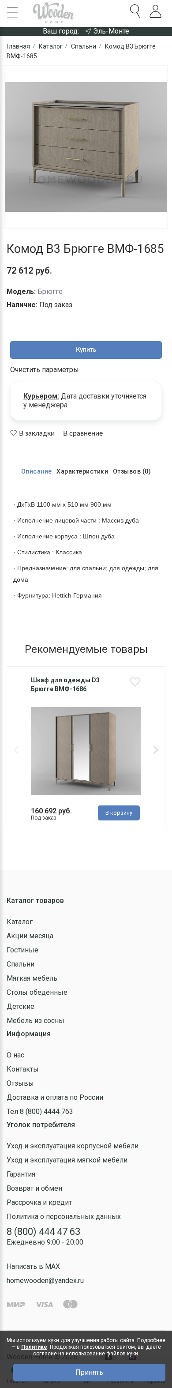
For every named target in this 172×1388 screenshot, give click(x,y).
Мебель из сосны (35, 1020)
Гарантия (21, 1174)
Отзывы (20, 1083)
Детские (20, 1006)
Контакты (23, 1069)
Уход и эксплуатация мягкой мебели (67, 1160)
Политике (34, 1347)
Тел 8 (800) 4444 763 (40, 1111)
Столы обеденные (37, 992)
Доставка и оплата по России (55, 1097)
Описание (36, 471)
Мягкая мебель (32, 978)
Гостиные (22, 950)
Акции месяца (30, 936)
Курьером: (41, 396)
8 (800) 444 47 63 (43, 1231)
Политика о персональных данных (64, 1216)
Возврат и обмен (34, 1188)
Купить (86, 350)
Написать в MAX (33, 1266)
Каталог (20, 922)
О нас (15, 1055)
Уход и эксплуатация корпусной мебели (72, 1146)
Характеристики (82, 471)
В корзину (118, 812)
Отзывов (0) (132, 471)
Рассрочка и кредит (39, 1202)
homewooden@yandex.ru (45, 1280)
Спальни (20, 964)
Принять (89, 1372)
